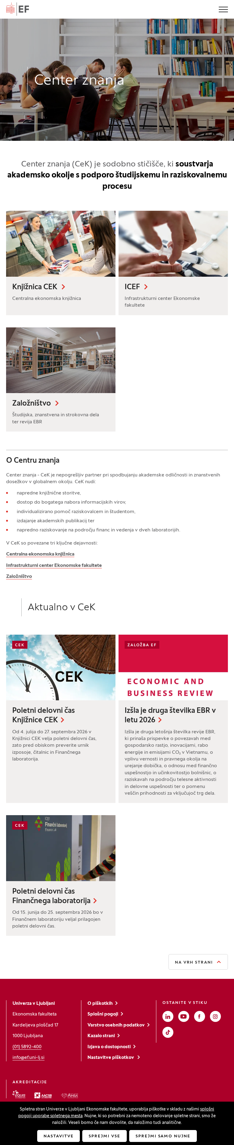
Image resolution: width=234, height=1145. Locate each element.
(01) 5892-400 (26, 1047)
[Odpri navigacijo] (223, 10)
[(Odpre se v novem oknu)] (18, 1094)
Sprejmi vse (104, 1136)
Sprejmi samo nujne (163, 1136)
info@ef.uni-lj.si (28, 1058)
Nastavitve (59, 1136)
